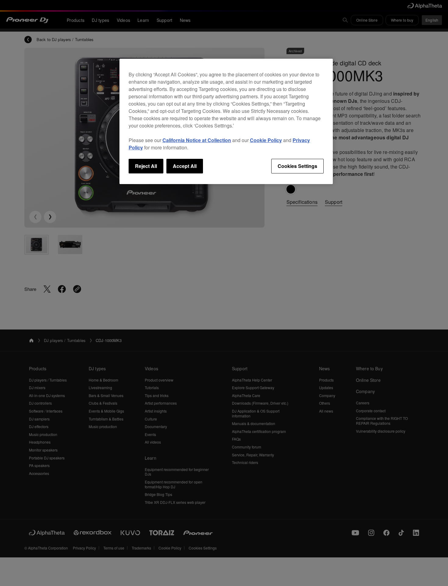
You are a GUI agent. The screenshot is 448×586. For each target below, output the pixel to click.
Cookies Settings (297, 165)
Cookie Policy (266, 140)
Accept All (185, 165)
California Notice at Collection (196, 140)
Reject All (146, 165)
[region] (226, 121)
